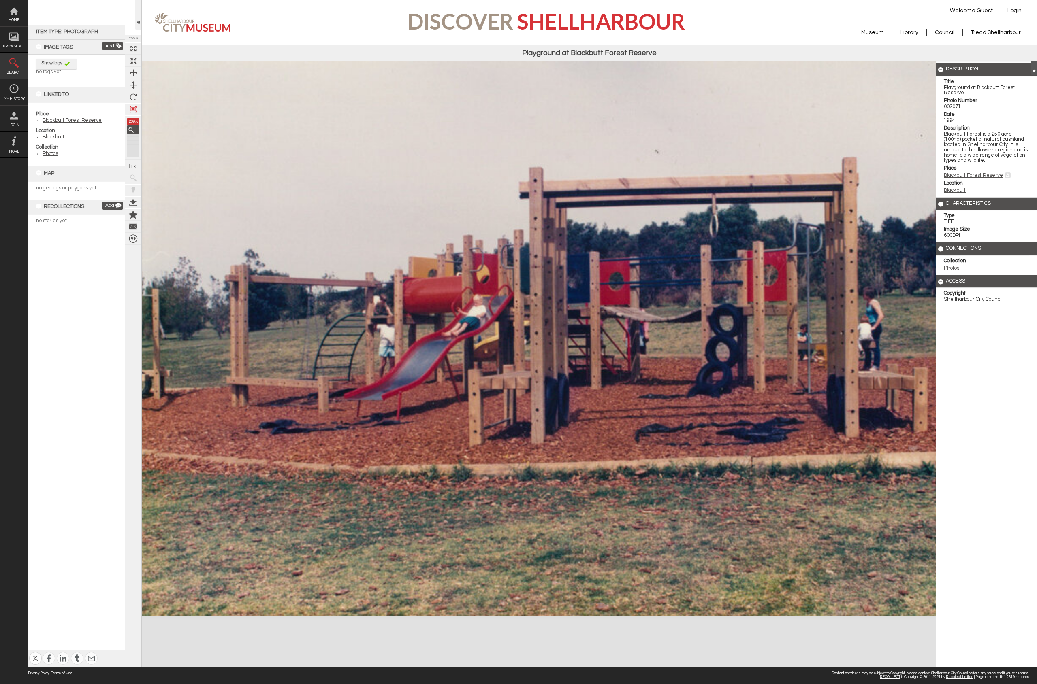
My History (14, 99)
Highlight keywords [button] (133, 190)
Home (14, 20)
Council (944, 32)
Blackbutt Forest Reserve (72, 120)
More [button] (14, 151)
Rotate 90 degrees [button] (133, 97)
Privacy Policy (38, 673)
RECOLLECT (890, 677)
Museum (872, 32)
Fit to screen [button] (133, 61)
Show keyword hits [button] (133, 178)
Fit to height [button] (133, 85)
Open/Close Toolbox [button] (138, 15)
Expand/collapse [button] (1034, 68)
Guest (985, 10)
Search (14, 72)
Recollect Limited (959, 677)
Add (109, 46)
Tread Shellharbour (996, 32)
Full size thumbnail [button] (133, 48)
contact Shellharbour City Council (943, 673)
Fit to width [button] (133, 73)
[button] (133, 129)
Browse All (14, 46)
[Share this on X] (35, 653)
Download (133, 202)
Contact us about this (133, 227)
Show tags (52, 63)
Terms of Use (62, 673)
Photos (50, 153)
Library (909, 32)
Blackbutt (53, 137)
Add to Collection (133, 214)
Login (14, 125)
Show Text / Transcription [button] (133, 166)
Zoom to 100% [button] (133, 109)
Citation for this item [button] (133, 239)
